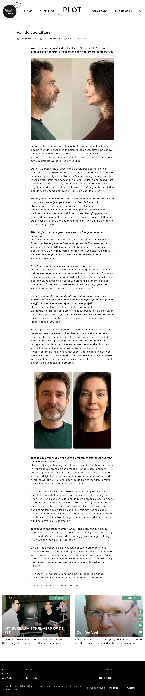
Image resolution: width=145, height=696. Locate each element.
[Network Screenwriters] (12, 10)
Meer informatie (96, 687)
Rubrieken (122, 11)
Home (28, 11)
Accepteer (132, 687)
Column (59, 598)
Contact (29, 670)
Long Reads (99, 11)
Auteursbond (31, 674)
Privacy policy (32, 678)
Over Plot (47, 11)
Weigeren (113, 687)
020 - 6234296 (105, 678)
